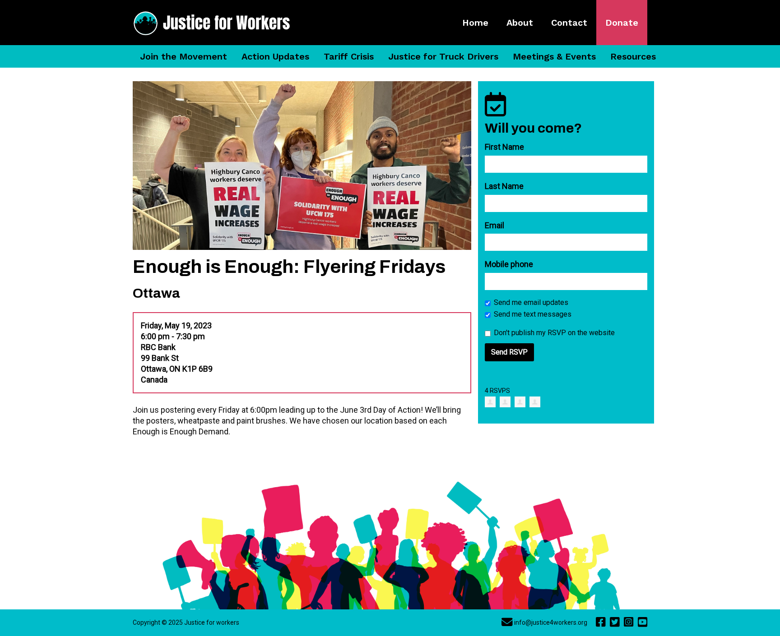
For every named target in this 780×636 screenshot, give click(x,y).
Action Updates (275, 56)
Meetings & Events (554, 56)
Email (494, 225)
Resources (633, 56)
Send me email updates (531, 302)
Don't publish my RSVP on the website (554, 332)
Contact (569, 22)
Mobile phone (509, 264)
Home (475, 22)
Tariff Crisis (349, 56)
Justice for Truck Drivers (443, 56)
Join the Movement (183, 56)
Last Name (504, 186)
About (519, 22)
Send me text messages (532, 314)
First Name (504, 147)
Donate (621, 22)
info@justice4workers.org (550, 622)
